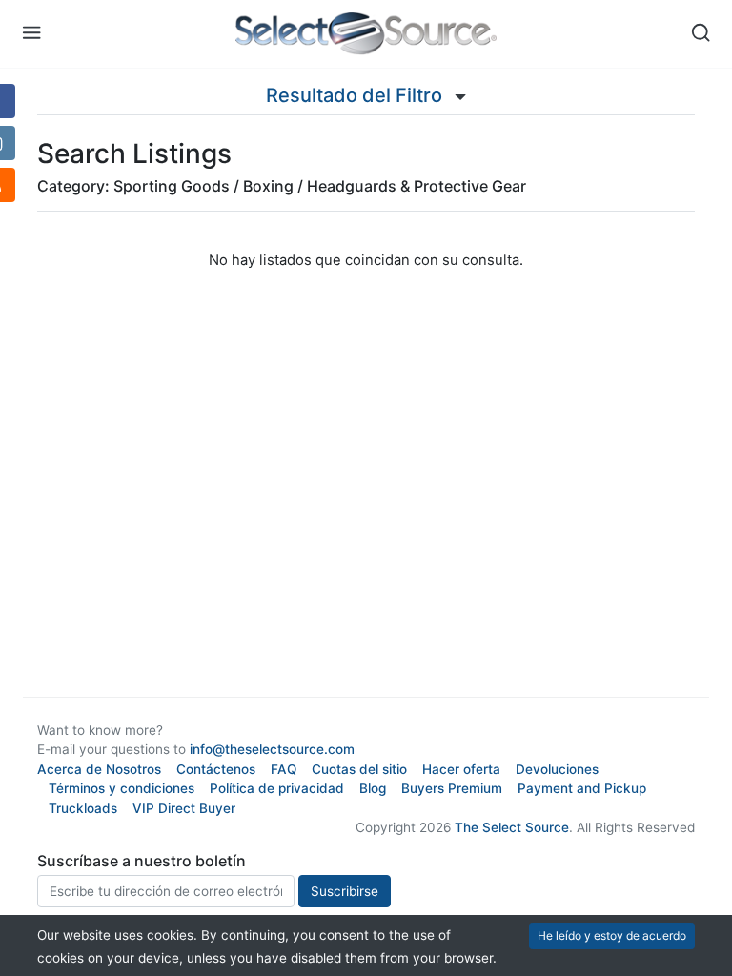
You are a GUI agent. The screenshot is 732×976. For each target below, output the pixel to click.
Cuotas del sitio (359, 769)
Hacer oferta (461, 769)
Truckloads (83, 808)
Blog (372, 788)
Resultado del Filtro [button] (356, 95)
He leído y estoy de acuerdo (612, 935)
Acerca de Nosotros (99, 769)
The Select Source (512, 827)
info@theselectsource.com (272, 749)
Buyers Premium (451, 788)
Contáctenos (215, 769)
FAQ (283, 769)
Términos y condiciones (121, 788)
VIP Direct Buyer (183, 808)
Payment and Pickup (582, 788)
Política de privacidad (277, 788)
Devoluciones (557, 769)
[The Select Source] (366, 34)
